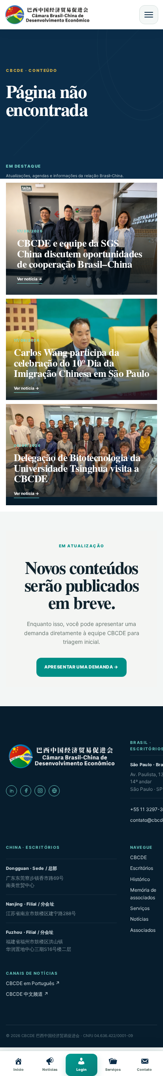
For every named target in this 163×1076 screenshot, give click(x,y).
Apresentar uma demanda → (81, 667)
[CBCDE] (61, 756)
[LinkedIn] (11, 790)
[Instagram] (39, 790)
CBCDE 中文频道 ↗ (27, 994)
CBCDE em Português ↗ (33, 983)
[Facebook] (25, 790)
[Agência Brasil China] (54, 790)
